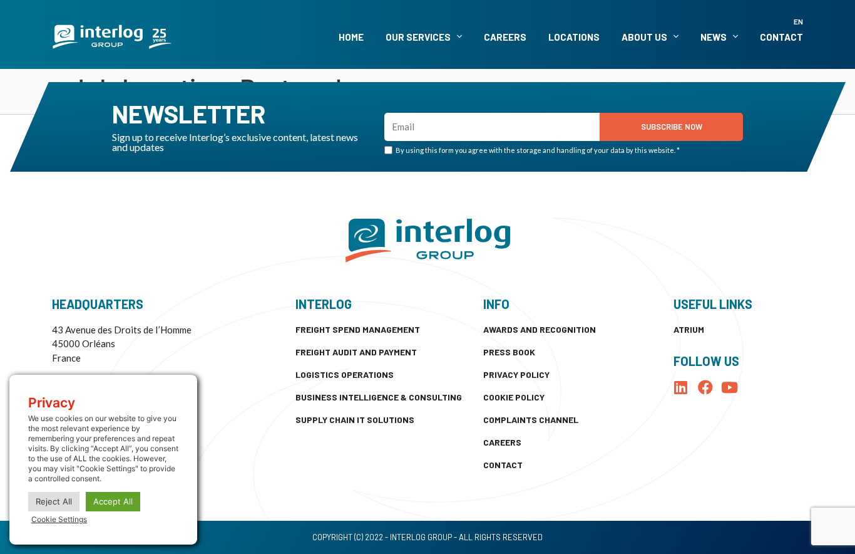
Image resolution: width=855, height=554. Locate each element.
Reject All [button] (54, 501)
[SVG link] (112, 37)
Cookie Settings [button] (59, 519)
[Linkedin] (681, 387)
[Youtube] (729, 387)
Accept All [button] (113, 501)
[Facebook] (705, 387)
